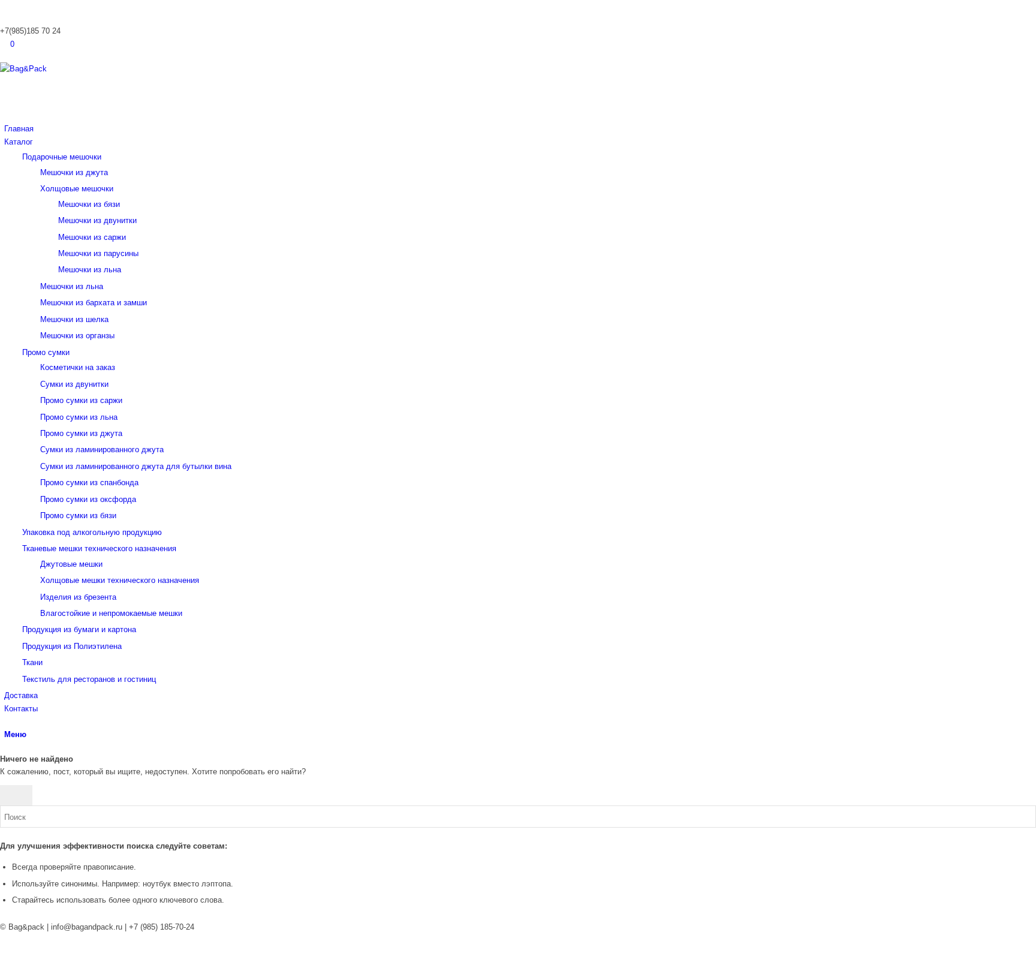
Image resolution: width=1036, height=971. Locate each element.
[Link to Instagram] (7, 6)
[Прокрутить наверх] (3, 964)
